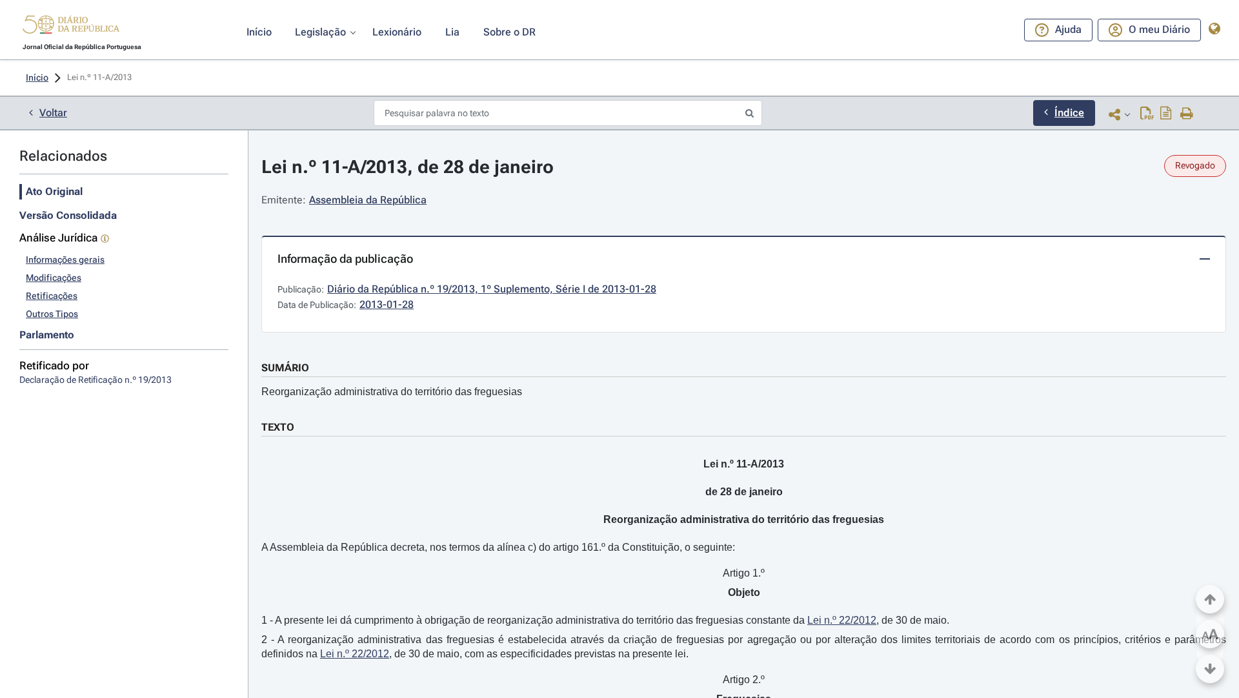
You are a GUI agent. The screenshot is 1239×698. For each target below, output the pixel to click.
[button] (71, 26)
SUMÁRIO (285, 368)
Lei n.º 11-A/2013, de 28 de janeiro (407, 167)
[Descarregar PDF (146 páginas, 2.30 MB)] (1147, 114)
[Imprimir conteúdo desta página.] (1187, 114)
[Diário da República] (71, 27)
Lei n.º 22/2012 (841, 620)
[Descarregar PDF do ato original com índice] (1166, 114)
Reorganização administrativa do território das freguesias (391, 391)
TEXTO (277, 427)
